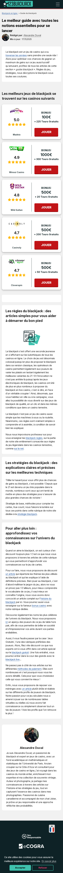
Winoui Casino (16, 172)
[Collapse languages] (52, 826)
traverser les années (16, 55)
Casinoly (16, 247)
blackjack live (12, 659)
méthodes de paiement (29, 668)
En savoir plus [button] (49, 861)
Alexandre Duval (31, 748)
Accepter (20, 867)
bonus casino (39, 605)
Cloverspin (16, 285)
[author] (5, 37)
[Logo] (18, 4)
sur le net (19, 448)
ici (7, 621)
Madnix (17, 134)
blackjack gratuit (20, 652)
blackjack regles (34, 437)
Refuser (43, 867)
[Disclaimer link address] (31, 847)
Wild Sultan (17, 210)
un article (10, 573)
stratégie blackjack (27, 514)
